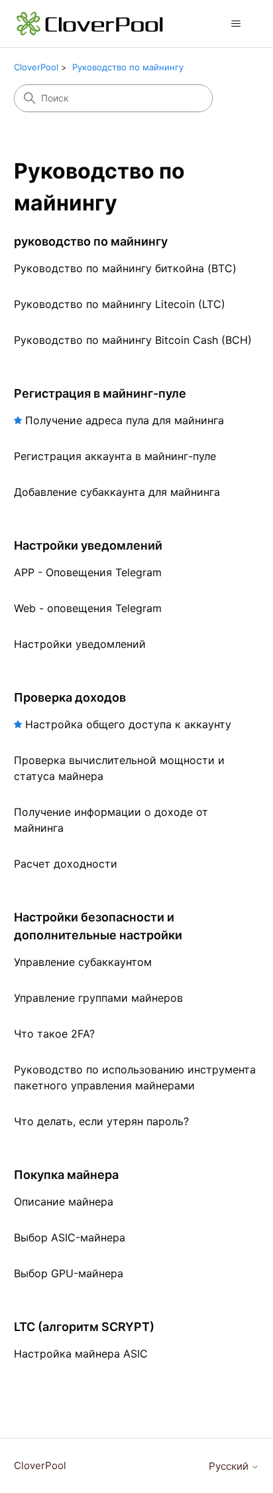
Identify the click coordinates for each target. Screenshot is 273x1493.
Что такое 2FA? (54, 1033)
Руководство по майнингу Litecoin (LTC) (119, 304)
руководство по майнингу (91, 241)
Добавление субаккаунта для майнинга (117, 492)
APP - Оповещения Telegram (88, 572)
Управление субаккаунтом (83, 962)
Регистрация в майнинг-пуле (100, 393)
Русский (230, 1466)
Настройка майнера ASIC (81, 1353)
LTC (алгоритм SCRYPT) (84, 1327)
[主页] (90, 23)
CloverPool (36, 67)
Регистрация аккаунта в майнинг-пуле (115, 456)
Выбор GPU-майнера (68, 1273)
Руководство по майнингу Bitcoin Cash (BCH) (133, 340)
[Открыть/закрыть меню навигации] (235, 24)
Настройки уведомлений (88, 545)
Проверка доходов (70, 697)
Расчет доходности (65, 863)
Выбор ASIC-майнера (69, 1237)
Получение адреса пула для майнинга (124, 420)
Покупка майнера (66, 1175)
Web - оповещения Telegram (88, 608)
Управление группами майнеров (98, 997)
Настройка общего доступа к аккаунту (128, 724)
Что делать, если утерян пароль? (101, 1121)
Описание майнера (63, 1201)
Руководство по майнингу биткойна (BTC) (125, 268)
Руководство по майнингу (128, 67)
